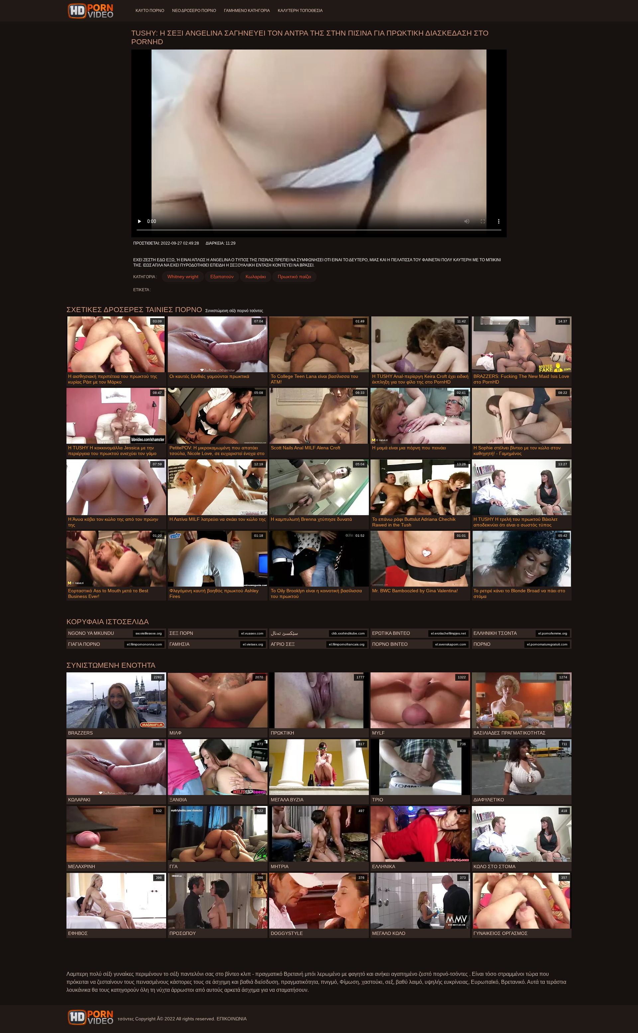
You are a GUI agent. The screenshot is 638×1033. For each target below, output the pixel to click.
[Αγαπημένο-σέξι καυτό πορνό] (91, 11)
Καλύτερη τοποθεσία (300, 10)
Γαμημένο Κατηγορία (247, 10)
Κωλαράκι (256, 276)
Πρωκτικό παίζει (294, 276)
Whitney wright (182, 276)
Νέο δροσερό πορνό (194, 10)
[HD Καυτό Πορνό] (90, 1017)
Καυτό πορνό (150, 10)
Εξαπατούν (222, 276)
